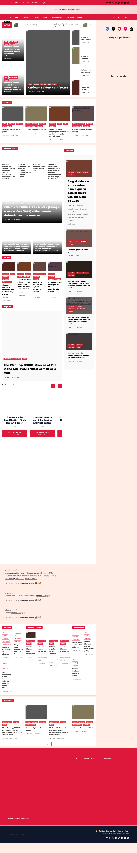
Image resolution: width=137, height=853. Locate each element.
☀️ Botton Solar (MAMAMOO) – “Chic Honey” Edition (15, 420)
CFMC (16, 17)
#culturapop (44, 595)
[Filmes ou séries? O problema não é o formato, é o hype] (76, 87)
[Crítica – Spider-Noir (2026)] (48, 62)
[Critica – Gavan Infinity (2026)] (83, 113)
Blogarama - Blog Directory (21, 818)
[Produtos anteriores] (53, 386)
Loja (43, 2)
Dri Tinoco (12, 44)
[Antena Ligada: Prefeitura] (65, 635)
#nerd (27, 579)
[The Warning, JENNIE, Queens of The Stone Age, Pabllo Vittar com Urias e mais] (27, 336)
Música (45, 17)
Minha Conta (90, 758)
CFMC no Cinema (13, 41)
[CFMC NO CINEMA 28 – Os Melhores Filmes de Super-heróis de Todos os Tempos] (24, 157)
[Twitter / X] (113, 3)
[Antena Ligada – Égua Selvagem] (31, 635)
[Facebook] (122, 3)
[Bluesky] (110, 3)
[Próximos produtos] (60, 386)
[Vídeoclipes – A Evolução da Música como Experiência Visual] (55, 266)
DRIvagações (71, 244)
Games (86, 635)
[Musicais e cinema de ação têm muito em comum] (39, 266)
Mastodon (11, 818)
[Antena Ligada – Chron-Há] (42, 635)
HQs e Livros (70, 17)
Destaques (36, 84)
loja (75, 758)
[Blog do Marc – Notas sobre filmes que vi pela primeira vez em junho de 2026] (79, 269)
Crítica (30, 84)
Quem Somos (15, 2)
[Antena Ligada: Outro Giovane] (53, 635)
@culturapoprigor (12, 570)
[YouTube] (107, 3)
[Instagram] (116, 3)
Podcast (26, 2)
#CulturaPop (10, 579)
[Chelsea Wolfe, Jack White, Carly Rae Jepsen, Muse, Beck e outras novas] (59, 712)
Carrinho (35, 2)
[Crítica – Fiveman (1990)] (76, 55)
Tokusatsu (83, 54)
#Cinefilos (33, 579)
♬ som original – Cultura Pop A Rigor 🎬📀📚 (23, 583)
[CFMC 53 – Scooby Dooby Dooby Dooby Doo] (39, 157)
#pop (38, 595)
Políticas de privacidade (108, 831)
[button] (19, 17)
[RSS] (128, 3)
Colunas (79, 17)
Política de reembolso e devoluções (116, 834)
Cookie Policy (123, 831)
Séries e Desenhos (56, 17)
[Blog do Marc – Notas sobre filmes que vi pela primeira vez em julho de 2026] (79, 168)
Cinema (37, 17)
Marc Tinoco (43, 84)
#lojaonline (19, 579)
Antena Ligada (30, 641)
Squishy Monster (7, 644)
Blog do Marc (71, 172)
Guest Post (75, 636)
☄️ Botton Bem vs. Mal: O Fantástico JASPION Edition (42, 420)
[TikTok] (119, 3)
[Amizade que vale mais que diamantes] (79, 238)
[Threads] (125, 3)
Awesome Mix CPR (9, 358)
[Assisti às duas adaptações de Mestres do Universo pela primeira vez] (59, 113)
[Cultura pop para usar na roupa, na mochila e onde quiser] (76, 72)
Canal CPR (26, 17)
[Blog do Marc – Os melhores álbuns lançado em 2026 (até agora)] (79, 341)
